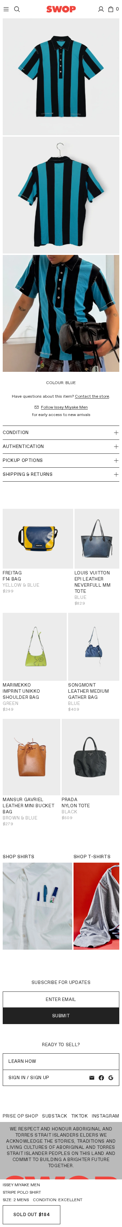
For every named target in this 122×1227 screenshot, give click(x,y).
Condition (16, 432)
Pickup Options (23, 460)
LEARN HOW (22, 1061)
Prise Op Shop (20, 1116)
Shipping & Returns (28, 474)
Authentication (23, 446)
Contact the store (92, 396)
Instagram (105, 1116)
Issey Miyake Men (21, 1184)
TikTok (79, 1116)
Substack (54, 1116)
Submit (61, 1015)
